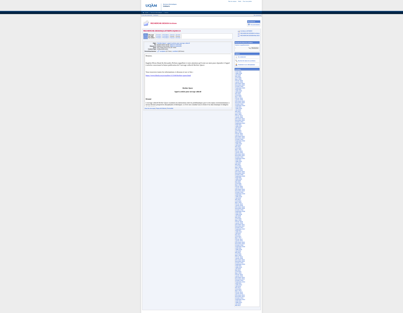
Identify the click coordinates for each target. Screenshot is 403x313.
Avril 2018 (238, 219)
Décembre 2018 (240, 207)
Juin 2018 (238, 216)
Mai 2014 (238, 288)
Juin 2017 (238, 233)
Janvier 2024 (239, 117)
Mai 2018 (238, 217)
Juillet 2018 (238, 214)
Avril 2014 (238, 289)
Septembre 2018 (240, 211)
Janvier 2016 (239, 258)
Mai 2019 (238, 199)
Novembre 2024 (240, 102)
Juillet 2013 (238, 302)
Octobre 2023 (239, 122)
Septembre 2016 (240, 246)
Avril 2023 (238, 130)
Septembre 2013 (240, 299)
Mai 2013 (238, 305)
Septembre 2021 (240, 158)
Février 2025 (239, 98)
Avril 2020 (238, 183)
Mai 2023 (238, 129)
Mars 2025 (238, 97)
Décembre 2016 (240, 242)
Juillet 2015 (238, 267)
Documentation (255, 24)
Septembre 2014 (240, 282)
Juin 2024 (238, 110)
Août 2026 (238, 72)
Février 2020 (239, 186)
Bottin (239, 1)
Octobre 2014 (239, 280)
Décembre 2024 (240, 101)
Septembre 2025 (240, 88)
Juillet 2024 (238, 108)
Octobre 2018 (239, 210)
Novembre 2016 (240, 243)
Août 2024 (238, 107)
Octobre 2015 (239, 263)
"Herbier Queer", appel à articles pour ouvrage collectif (173, 43)
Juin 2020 (238, 180)
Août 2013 (238, 301)
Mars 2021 (238, 167)
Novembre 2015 (240, 261)
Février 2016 (239, 257)
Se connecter (242, 57)
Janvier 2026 (239, 82)
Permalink (170, 108)
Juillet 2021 (238, 161)
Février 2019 (239, 204)
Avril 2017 (238, 236)
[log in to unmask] (175, 44)
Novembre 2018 (240, 208)
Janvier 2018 (239, 223)
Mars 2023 (238, 132)
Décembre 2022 (240, 136)
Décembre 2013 (240, 295)
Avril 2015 (238, 271)
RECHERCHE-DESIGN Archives (250, 33)
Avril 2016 (238, 254)
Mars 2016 (238, 255)
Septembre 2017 (240, 229)
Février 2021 (239, 169)
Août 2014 (238, 283)
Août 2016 (238, 248)
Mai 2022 (238, 147)
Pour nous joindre (247, 1)
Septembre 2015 (240, 264)
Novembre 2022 (240, 138)
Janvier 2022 (239, 152)
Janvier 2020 (239, 188)
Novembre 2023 (240, 120)
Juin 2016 (238, 251)
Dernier (178, 35)
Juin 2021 (238, 163)
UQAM (146, 12)
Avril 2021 (238, 166)
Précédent (165, 35)
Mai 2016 (238, 252)
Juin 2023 (238, 127)
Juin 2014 (238, 286)
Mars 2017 (238, 238)
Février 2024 (239, 116)
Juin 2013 (238, 304)
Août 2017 (238, 230)
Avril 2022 (238, 148)
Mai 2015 (238, 270)
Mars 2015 (238, 273)
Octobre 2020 (239, 174)
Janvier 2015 (239, 276)
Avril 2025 (238, 95)
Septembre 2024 (240, 105)
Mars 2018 (238, 220)
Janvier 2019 (239, 205)
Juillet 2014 (238, 285)
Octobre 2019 (239, 192)
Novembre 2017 (240, 226)
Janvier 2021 (239, 170)
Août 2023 (238, 124)
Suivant (172, 35)
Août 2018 (238, 213)
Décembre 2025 (240, 83)
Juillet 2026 (238, 73)
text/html (175, 51)
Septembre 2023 (240, 123)
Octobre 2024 (239, 104)
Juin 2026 (238, 75)
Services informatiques (156, 12)
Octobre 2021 (239, 157)
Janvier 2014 (239, 293)
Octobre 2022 (239, 139)
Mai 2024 (238, 111)
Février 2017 (239, 239)
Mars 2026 (238, 79)
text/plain (162, 51)
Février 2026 (239, 80)
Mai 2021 (238, 164)
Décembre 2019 (240, 189)
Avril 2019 (238, 201)
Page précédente (161, 108)
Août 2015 (238, 266)
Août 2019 (238, 195)
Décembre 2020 (240, 172)
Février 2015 (239, 274)
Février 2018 (239, 221)
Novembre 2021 (240, 155)
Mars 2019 (238, 202)
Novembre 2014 (240, 279)
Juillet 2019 (238, 196)
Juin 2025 (238, 92)
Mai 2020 (238, 182)
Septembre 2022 (240, 141)
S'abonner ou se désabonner (246, 64)
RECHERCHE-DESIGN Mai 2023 (250, 35)
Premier (158, 35)
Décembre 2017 (240, 224)
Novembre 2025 (240, 85)
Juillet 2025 (238, 91)
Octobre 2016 (239, 245)
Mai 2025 (238, 94)
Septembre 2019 (240, 194)
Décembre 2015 (240, 260)
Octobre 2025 (239, 86)
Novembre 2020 (240, 173)
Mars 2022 (238, 149)
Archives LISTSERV (246, 31)
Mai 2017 (238, 235)
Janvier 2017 (239, 241)
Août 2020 (238, 177)
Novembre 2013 (240, 296)
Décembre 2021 (240, 154)
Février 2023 (239, 133)
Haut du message (150, 108)
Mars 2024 (238, 114)
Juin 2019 (238, 198)
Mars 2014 (238, 290)
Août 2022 (238, 142)
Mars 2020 (238, 185)
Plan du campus (232, 1)
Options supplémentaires (242, 45)
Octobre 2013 (239, 298)
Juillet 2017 (238, 232)
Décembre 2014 (240, 277)
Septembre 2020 (240, 176)
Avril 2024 (238, 113)
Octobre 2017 (239, 227)
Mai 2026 (238, 76)
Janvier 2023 (239, 135)
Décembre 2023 (240, 119)
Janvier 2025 (239, 100)
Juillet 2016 (238, 249)
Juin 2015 (238, 268)
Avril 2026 (238, 77)
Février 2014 (239, 292)
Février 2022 (239, 151)
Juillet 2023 (238, 126)
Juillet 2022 (238, 144)
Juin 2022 (238, 145)
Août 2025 (238, 89)
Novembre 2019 (240, 191)
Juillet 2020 (238, 179)
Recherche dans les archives (244, 42)
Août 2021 (238, 160)
